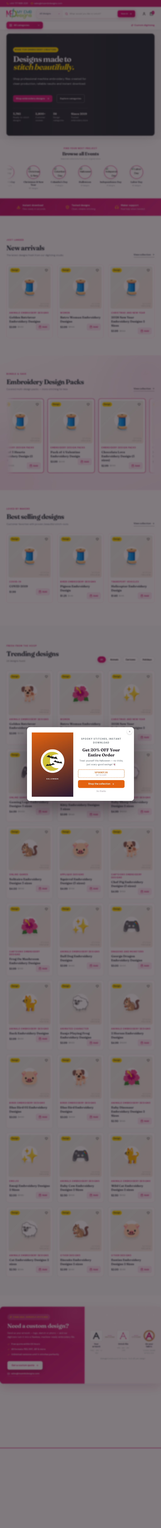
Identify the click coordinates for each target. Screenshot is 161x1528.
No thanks (101, 791)
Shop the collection (99, 783)
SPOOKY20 (101, 773)
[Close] (129, 731)
